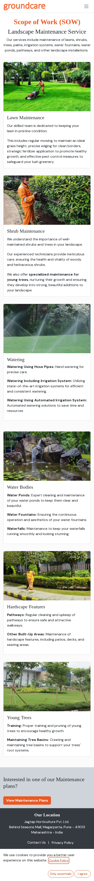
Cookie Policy (58, 860)
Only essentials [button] (60, 874)
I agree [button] (82, 874)
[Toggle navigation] (86, 6)
